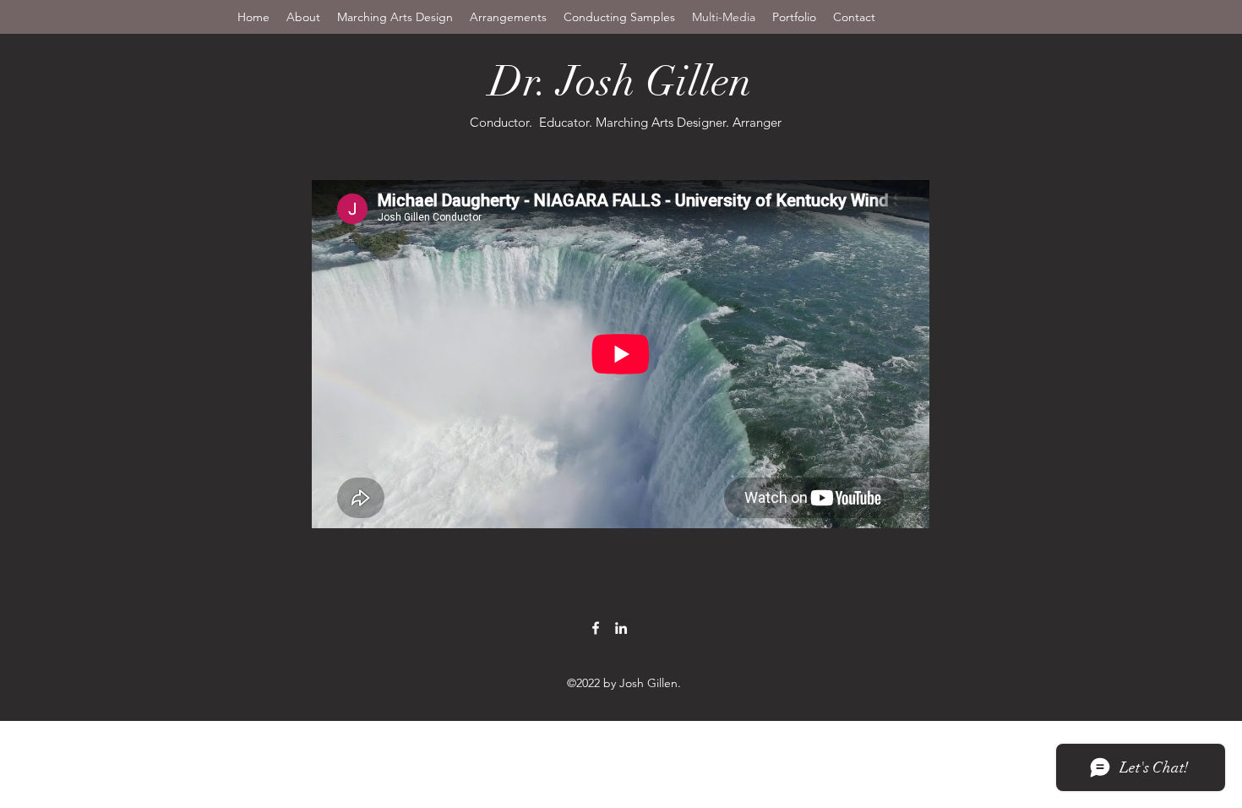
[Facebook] (595, 628)
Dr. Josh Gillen (625, 82)
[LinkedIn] (621, 628)
